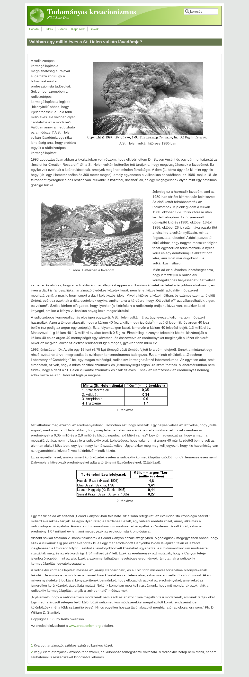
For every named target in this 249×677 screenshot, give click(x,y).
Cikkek (48, 29)
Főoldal (34, 29)
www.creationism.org (85, 626)
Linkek (94, 29)
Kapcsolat (78, 29)
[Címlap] (37, 22)
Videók (62, 29)
